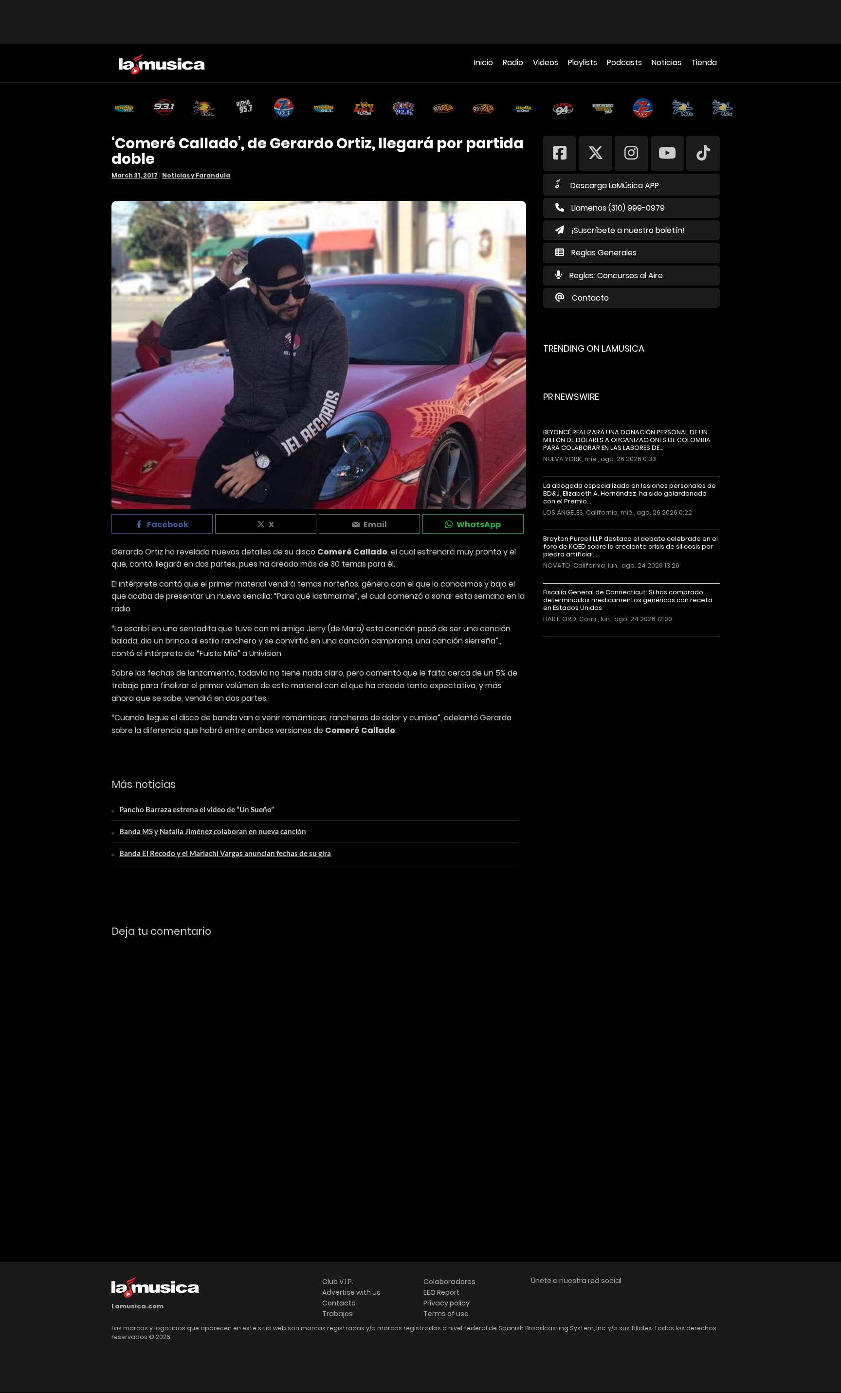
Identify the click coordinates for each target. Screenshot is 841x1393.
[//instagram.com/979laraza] (631, 153)
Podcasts (624, 62)
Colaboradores (449, 1281)
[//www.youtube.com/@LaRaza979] (667, 153)
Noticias (666, 62)
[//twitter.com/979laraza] (595, 153)
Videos (545, 62)
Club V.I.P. (337, 1281)
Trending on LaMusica (593, 348)
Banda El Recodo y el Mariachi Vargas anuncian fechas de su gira (225, 853)
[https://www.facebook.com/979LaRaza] (560, 153)
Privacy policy (446, 1303)
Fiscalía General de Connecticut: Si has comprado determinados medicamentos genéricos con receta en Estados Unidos (628, 600)
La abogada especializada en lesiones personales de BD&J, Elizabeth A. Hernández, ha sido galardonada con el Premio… (629, 493)
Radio (513, 62)
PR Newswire (571, 397)
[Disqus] (318, 1078)
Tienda (704, 62)
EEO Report (441, 1292)
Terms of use (446, 1314)
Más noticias (575, 641)
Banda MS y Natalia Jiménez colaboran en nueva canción (212, 831)
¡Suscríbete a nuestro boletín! (628, 230)
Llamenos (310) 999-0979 (618, 208)
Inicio (483, 62)
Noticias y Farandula (196, 175)
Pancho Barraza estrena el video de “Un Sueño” (196, 809)
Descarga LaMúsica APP (614, 185)
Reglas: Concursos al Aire (616, 275)
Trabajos (337, 1314)
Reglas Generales (604, 252)
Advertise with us (351, 1292)
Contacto (590, 298)
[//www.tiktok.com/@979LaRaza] (703, 153)
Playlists (582, 62)
